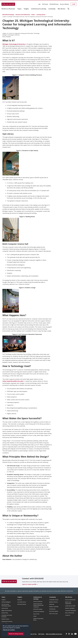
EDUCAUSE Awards (53, 611)
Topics (3, 597)
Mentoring (51, 604)
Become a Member (64, 4)
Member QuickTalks (53, 607)
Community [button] (51, 9)
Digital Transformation (7, 611)
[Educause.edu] (9, 581)
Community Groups (53, 600)
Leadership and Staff (70, 606)
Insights (19, 597)
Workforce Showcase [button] (8, 9)
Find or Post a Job (53, 614)
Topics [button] (19, 9)
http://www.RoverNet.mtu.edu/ (13, 381)
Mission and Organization (68, 603)
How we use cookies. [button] (9, 629)
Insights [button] (26, 9)
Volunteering (52, 609)
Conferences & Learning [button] (38, 9)
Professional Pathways (38, 612)
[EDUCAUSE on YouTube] (75, 634)
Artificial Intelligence (6, 602)
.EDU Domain (45, 4)
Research (19, 600)
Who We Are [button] (61, 9)
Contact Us (67, 615)
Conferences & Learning (37, 598)
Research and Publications (23, 15)
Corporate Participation (70, 611)
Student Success (5, 619)
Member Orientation (70, 608)
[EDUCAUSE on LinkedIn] (72, 634)
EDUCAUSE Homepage (8, 15)
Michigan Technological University (13, 44)
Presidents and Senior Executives (7, 616)
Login (73, 4)
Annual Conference (37, 601)
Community (52, 597)
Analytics (4, 600)
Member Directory (53, 602)
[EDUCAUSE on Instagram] (69, 634)
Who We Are (68, 597)
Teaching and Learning (7, 621)
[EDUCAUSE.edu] (8, 4)
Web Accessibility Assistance (54, 634)
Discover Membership (70, 600)
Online (34, 616)
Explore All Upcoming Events (38, 619)
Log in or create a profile (29, 584)
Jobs (39, 4)
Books (33, 15)
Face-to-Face (36, 614)
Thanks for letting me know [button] (16, 633)
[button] (68, 9)
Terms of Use (33, 634)
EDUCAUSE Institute (37, 609)
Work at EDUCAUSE (69, 613)
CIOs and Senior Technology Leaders (6, 605)
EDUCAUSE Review (54, 4)
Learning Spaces (40, 15)
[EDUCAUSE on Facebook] (66, 634)
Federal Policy (5, 613)
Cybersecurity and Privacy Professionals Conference (38, 605)
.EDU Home (41, 634)
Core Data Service (21, 602)
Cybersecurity (5, 608)
